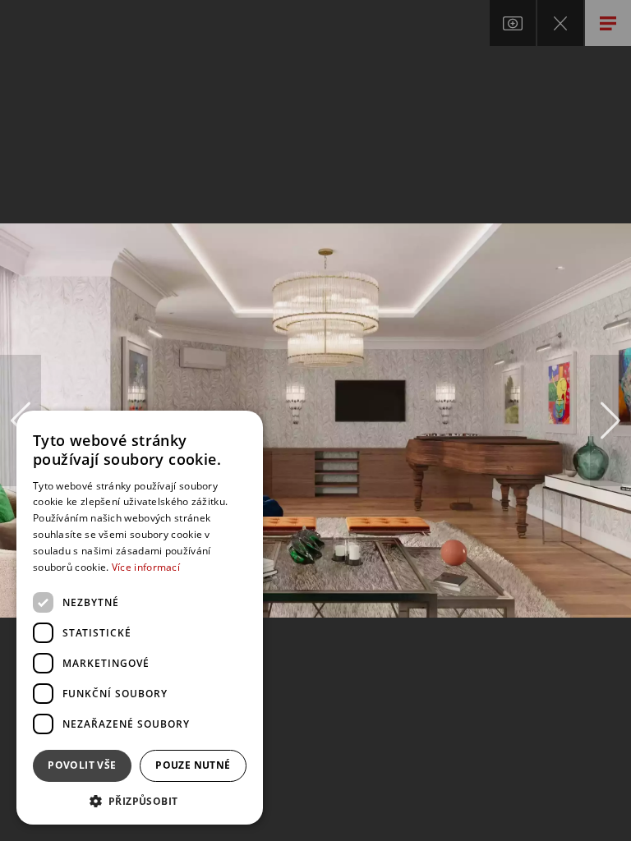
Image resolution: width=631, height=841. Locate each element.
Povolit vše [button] (82, 765)
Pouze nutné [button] (192, 765)
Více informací (146, 567)
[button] (139, 800)
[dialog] (139, 618)
